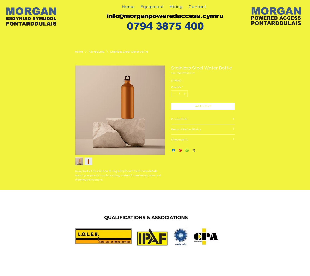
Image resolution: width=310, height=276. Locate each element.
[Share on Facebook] (173, 150)
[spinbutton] (179, 94)
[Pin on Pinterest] (180, 150)
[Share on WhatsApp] (187, 150)
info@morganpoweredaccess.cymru (165, 15)
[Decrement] (174, 94)
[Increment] (185, 94)
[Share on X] (194, 150)
